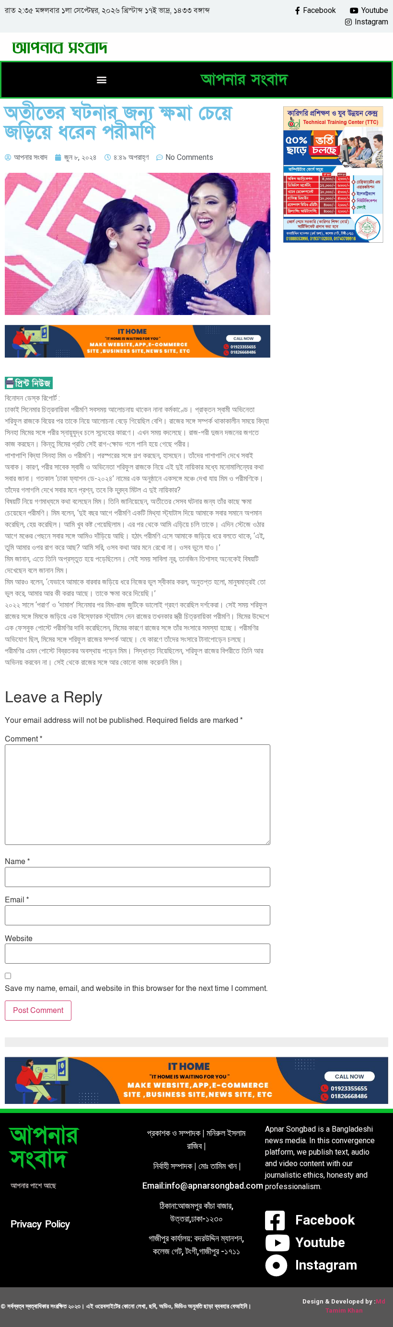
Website (19, 939)
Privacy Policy (40, 1224)
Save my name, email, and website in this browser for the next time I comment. (136, 988)
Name (17, 862)
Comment (23, 739)
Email (17, 900)
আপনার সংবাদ (244, 79)
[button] (101, 80)
